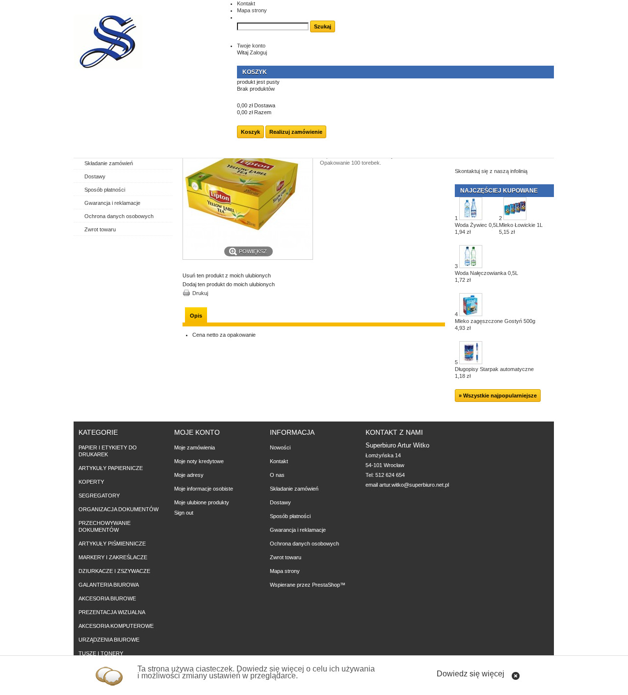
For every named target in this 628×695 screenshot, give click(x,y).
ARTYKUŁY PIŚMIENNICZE (112, 543)
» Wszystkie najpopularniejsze (498, 395)
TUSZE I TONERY (100, 653)
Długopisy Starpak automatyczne (494, 372)
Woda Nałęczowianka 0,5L (486, 276)
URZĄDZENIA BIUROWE (108, 640)
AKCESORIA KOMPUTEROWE (116, 626)
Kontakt (246, 3)
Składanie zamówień (108, 163)
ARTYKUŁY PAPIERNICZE (110, 468)
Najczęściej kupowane (499, 190)
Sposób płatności (104, 190)
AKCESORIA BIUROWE (107, 598)
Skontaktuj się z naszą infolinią (491, 171)
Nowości (280, 447)
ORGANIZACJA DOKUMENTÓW (118, 509)
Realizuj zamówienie (295, 132)
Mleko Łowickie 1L (521, 228)
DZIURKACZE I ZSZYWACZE (114, 571)
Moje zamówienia (194, 447)
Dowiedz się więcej (470, 674)
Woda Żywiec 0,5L (477, 228)
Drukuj (200, 293)
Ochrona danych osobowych (119, 216)
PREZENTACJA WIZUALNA (111, 612)
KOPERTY (91, 482)
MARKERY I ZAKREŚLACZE (112, 557)
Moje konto (197, 432)
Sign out (183, 513)
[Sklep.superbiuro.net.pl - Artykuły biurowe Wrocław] (108, 42)
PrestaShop (326, 585)
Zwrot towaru (100, 229)
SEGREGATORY (99, 495)
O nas (277, 475)
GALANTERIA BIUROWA (108, 585)
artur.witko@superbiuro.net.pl (414, 485)
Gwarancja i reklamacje (112, 203)
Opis (196, 316)
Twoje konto (251, 46)
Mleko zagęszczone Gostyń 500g (495, 324)
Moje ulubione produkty (201, 502)
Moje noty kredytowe (199, 461)
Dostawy (94, 176)
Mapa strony (252, 10)
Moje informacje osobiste (203, 489)
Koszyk (254, 72)
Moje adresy (189, 475)
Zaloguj (258, 52)
